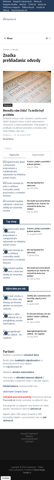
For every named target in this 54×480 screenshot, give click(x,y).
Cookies (6, 478)
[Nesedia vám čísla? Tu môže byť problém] (27, 87)
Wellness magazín (11, 7)
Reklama (7, 1)
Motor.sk (42, 4)
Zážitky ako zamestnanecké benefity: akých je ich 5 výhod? (39, 298)
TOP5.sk (32, 4)
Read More (8, 139)
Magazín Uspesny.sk (22, 1)
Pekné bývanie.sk (19, 10)
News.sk (38, 1)
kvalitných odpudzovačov (27, 360)
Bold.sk (23, 4)
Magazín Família (10, 4)
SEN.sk (6, 10)
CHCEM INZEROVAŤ (29, 439)
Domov (6, 49)
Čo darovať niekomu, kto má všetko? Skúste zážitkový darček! (38, 316)
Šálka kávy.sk (28, 7)
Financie (7, 105)
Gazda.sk (40, 7)
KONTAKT (29, 442)
